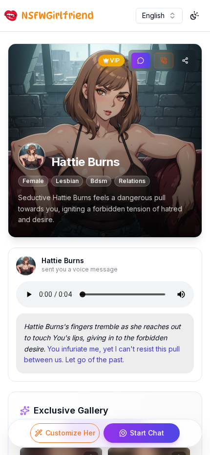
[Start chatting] (140, 60)
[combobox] (159, 15)
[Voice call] (163, 60)
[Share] (185, 60)
